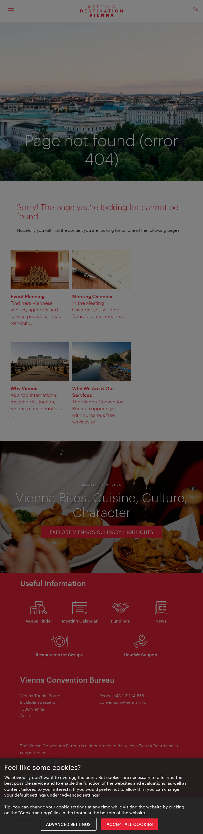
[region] (101, 796)
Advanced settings (68, 824)
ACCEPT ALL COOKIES (130, 824)
